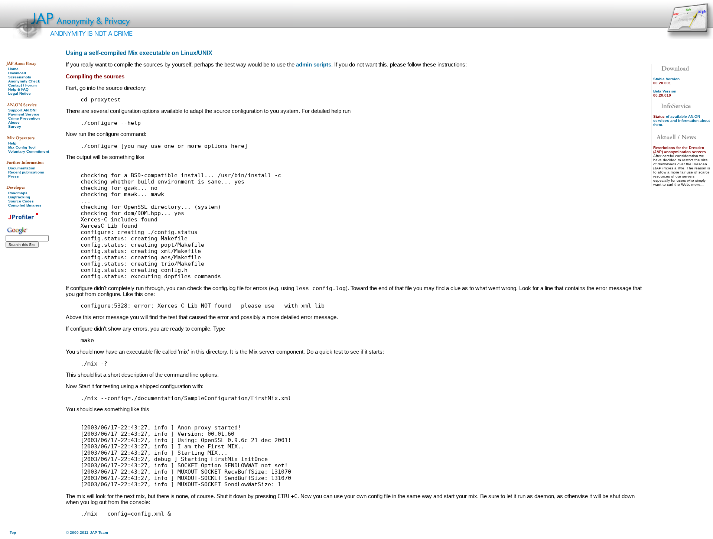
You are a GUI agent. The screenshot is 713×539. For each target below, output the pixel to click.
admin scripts (313, 65)
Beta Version (664, 93)
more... (697, 184)
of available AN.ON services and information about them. (681, 120)
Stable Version (666, 81)
